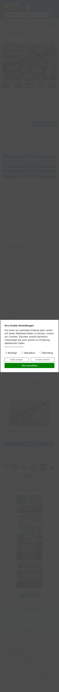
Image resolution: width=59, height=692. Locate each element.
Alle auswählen (29, 365)
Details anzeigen (16, 360)
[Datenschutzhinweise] (14, 347)
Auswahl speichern (42, 360)
